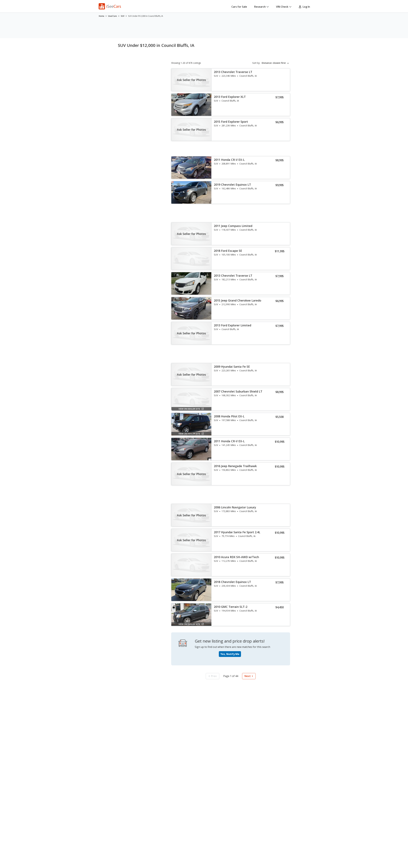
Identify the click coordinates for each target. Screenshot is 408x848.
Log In (305, 6)
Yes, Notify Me (229, 654)
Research (260, 6)
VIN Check (282, 6)
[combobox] (276, 63)
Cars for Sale (239, 6)
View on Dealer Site (189, 408)
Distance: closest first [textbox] (274, 63)
